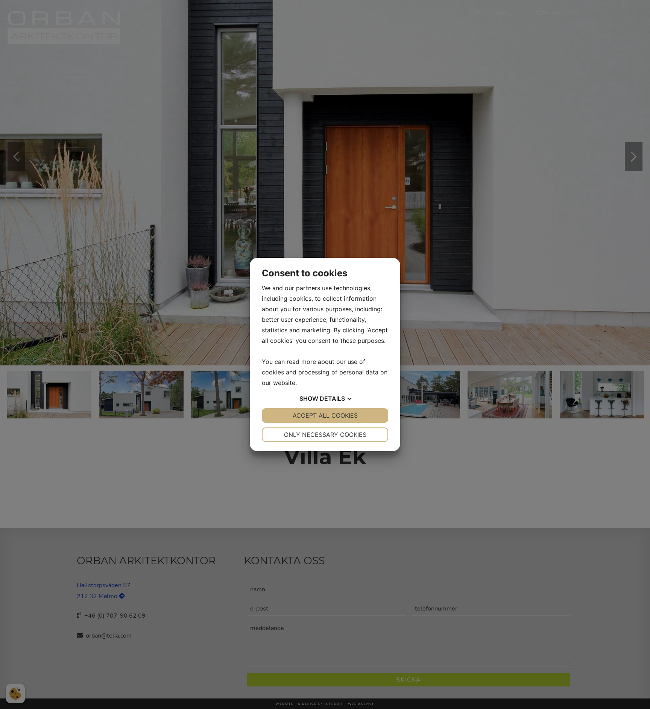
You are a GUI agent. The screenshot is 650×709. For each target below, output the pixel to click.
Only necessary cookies (325, 434)
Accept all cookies (325, 415)
